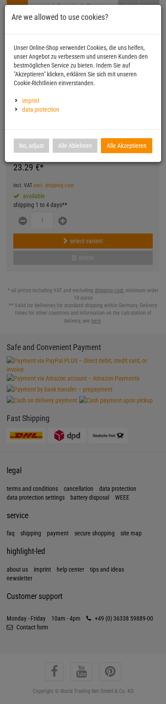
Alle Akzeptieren (127, 145)
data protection (40, 109)
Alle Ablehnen (75, 145)
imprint (30, 100)
